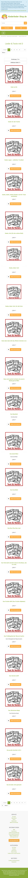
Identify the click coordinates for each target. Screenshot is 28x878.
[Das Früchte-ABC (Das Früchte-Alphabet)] (14, 588)
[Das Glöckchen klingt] (14, 697)
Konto (14, 819)
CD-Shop (14, 847)
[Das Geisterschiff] (14, 663)
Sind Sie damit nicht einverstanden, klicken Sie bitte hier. (13, 10)
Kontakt (14, 816)
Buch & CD (14, 850)
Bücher (14, 849)
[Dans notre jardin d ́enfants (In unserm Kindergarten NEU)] (14, 366)
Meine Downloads (14, 822)
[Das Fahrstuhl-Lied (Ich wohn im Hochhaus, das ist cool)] (14, 550)
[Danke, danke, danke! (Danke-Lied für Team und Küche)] (14, 182)
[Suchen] (25, 23)
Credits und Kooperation (14, 860)
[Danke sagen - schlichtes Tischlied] (14, 147)
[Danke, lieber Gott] (14, 253)
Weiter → (4, 52)
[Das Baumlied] (14, 401)
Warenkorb (14, 818)
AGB (14, 829)
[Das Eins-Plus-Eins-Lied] (14, 515)
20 (15, 62)
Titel (15, 59)
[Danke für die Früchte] (14, 109)
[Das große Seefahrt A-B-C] (14, 737)
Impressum (14, 831)
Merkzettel (14, 821)
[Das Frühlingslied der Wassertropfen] (14, 623)
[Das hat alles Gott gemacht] (14, 772)
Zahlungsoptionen (14, 836)
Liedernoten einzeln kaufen (14, 853)
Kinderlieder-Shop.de (17, 16)
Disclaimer (14, 862)
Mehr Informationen (15, 95)
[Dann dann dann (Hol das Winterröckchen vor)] (14, 328)
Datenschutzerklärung (14, 832)
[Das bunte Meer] (14, 441)
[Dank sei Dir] (14, 74)
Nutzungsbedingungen (14, 834)
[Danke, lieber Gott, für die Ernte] (14, 292)
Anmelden (7, 28)
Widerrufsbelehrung (14, 835)
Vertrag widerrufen (14, 840)
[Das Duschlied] (14, 477)
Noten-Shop (14, 851)
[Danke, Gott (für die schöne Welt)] (14, 220)
